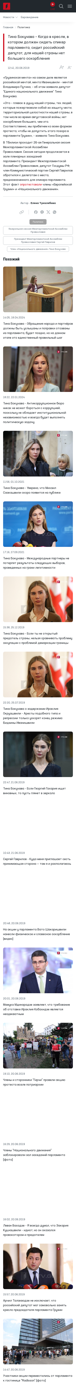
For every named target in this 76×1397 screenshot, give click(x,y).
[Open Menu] (70, 6)
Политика (38, 222)
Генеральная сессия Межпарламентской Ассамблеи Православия (38, 230)
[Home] (6, 6)
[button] (10, 17)
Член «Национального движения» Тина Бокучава (38, 249)
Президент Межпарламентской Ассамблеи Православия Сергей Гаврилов (38, 240)
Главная (8, 27)
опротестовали (31, 184)
